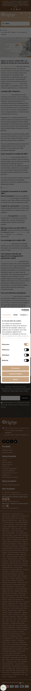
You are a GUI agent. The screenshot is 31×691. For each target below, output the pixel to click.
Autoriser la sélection (15, 374)
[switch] (24, 349)
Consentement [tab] (6, 315)
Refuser (15, 379)
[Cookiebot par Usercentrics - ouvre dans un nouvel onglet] (22, 310)
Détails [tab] (15, 315)
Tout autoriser (15, 368)
